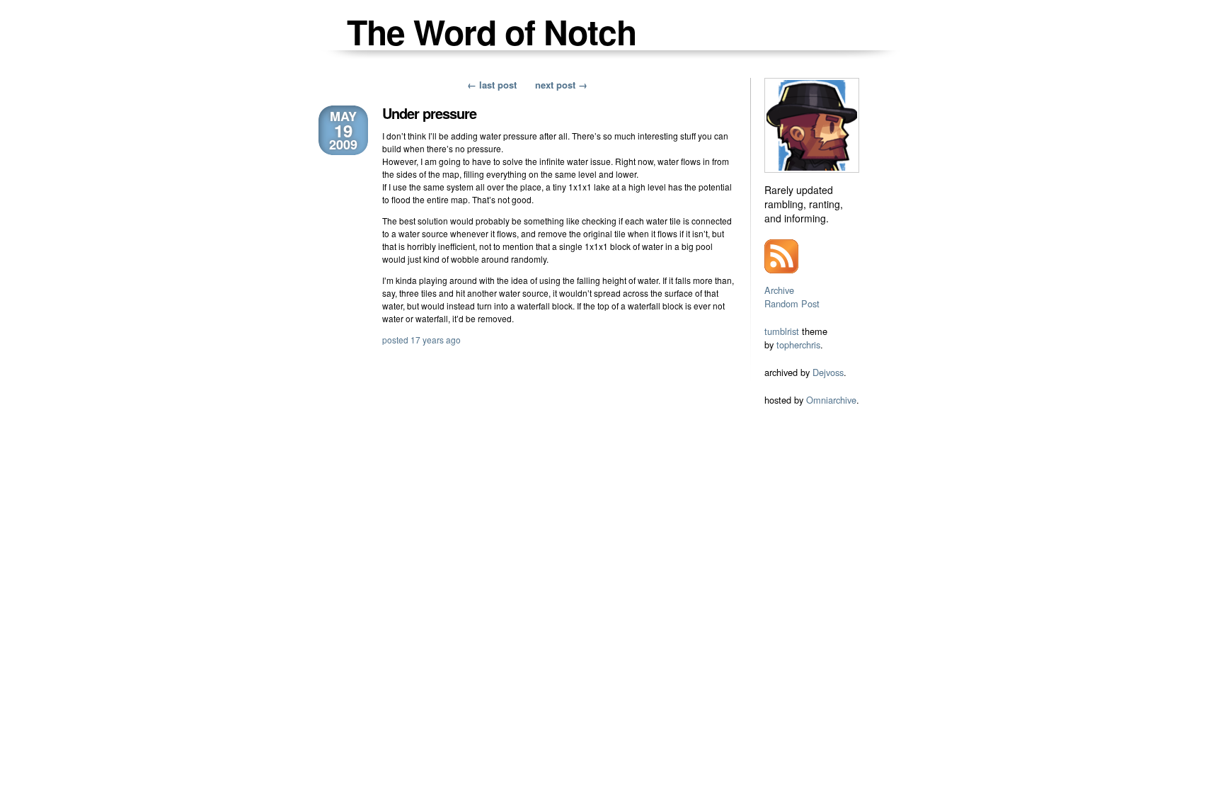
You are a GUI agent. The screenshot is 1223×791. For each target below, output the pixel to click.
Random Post (792, 303)
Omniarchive (831, 399)
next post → (561, 84)
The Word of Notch (491, 31)
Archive (779, 290)
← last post (492, 84)
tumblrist (781, 331)
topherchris (798, 344)
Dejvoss (828, 372)
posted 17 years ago (421, 340)
